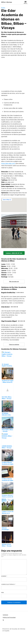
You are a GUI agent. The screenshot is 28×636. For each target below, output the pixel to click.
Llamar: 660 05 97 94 (14, 253)
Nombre (4, 576)
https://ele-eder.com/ (8, 163)
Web (2, 592)
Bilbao (3, 7)
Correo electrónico (8, 584)
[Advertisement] (14, 74)
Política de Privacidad (9, 617)
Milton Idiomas (6, 2)
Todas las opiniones (14, 344)
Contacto (5, 614)
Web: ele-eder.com (14, 281)
